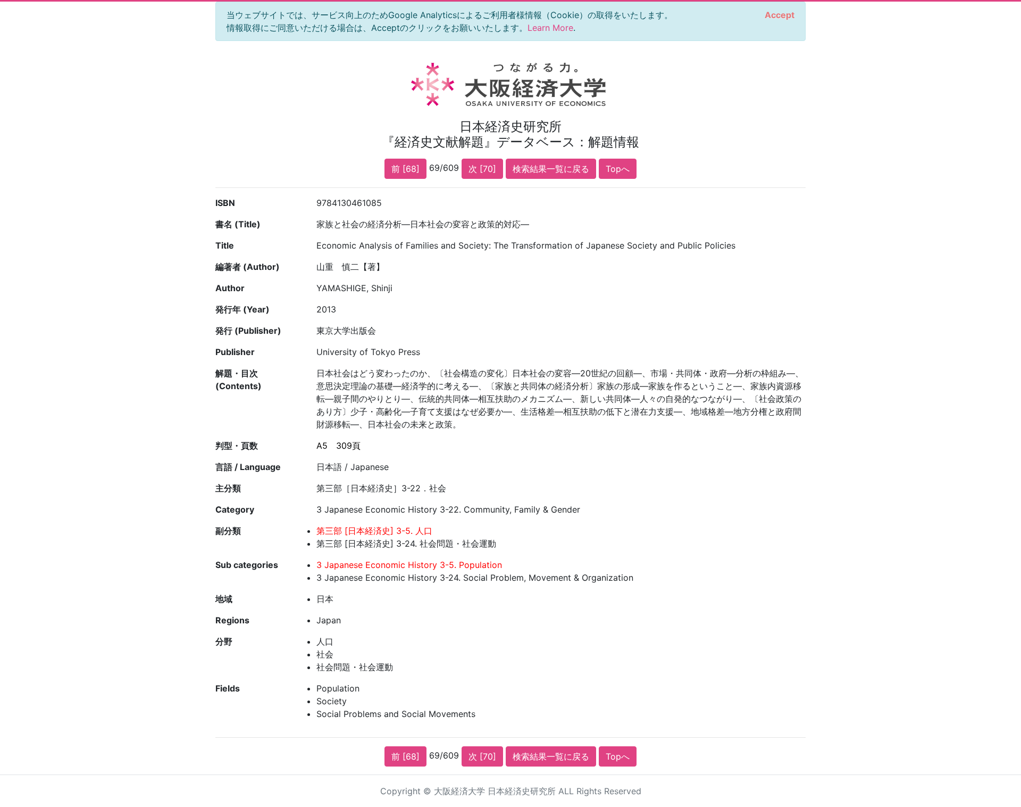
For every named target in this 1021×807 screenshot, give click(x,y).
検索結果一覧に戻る (551, 168)
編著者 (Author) (247, 266)
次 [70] (482, 168)
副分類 (228, 530)
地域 (223, 599)
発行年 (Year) (242, 309)
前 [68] (405, 168)
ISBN (225, 202)
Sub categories (246, 564)
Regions (232, 620)
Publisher (235, 352)
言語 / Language (248, 467)
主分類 (228, 488)
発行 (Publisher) (248, 330)
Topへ (618, 168)
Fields (227, 688)
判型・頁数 (236, 445)
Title (224, 245)
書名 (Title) (238, 224)
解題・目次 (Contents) (238, 379)
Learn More (550, 27)
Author (230, 288)
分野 (223, 641)
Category (234, 509)
